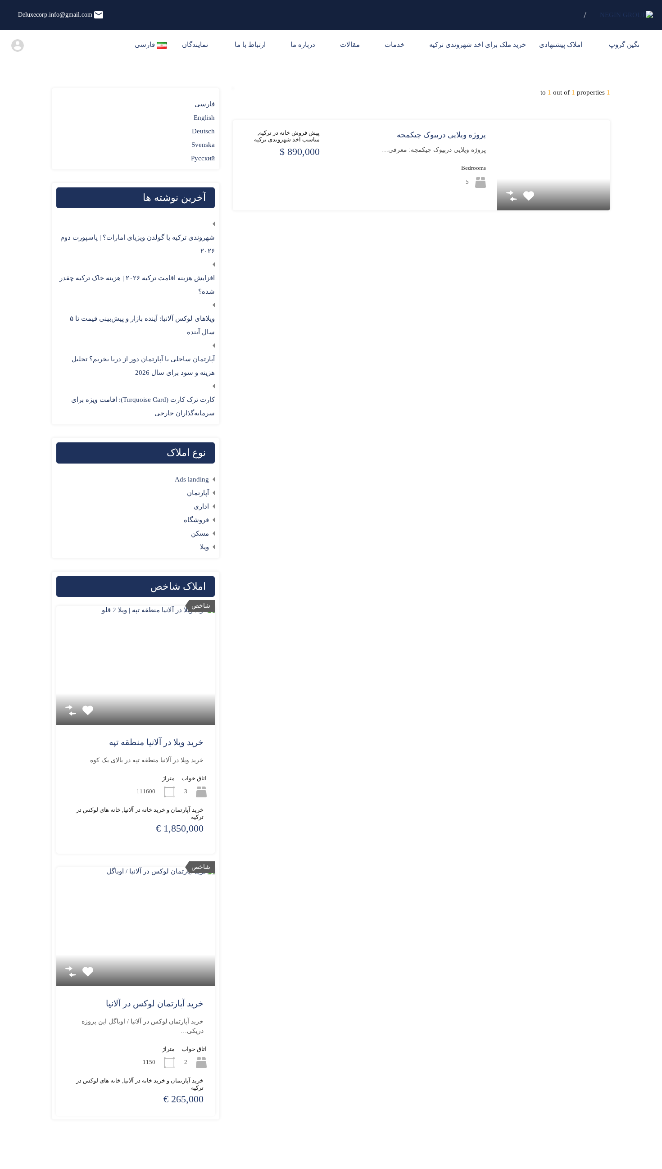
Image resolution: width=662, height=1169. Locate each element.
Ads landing (192, 479)
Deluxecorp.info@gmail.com (55, 14)
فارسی (205, 104)
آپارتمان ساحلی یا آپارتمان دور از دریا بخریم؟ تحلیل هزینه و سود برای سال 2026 (143, 365)
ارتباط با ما (250, 44)
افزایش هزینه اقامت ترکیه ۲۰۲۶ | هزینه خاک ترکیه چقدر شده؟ (137, 284)
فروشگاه (196, 519)
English (204, 117)
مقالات (350, 44)
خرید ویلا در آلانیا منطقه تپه (156, 742)
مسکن (200, 533)
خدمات (394, 44)
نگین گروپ (625, 44)
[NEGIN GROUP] (626, 14)
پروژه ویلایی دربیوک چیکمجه (441, 135)
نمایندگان (196, 44)
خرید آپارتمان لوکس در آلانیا (155, 1003)
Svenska (203, 144)
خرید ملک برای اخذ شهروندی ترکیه (477, 44)
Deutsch (203, 131)
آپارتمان (198, 492)
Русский (203, 158)
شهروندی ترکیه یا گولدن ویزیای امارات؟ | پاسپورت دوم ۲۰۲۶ (137, 244)
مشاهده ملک (554, 192)
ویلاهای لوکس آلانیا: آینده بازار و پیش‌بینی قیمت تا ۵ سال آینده (142, 325)
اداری (201, 506)
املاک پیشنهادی (561, 44)
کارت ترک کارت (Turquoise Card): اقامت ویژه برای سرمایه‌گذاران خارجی (143, 406)
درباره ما (302, 44)
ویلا (204, 546)
